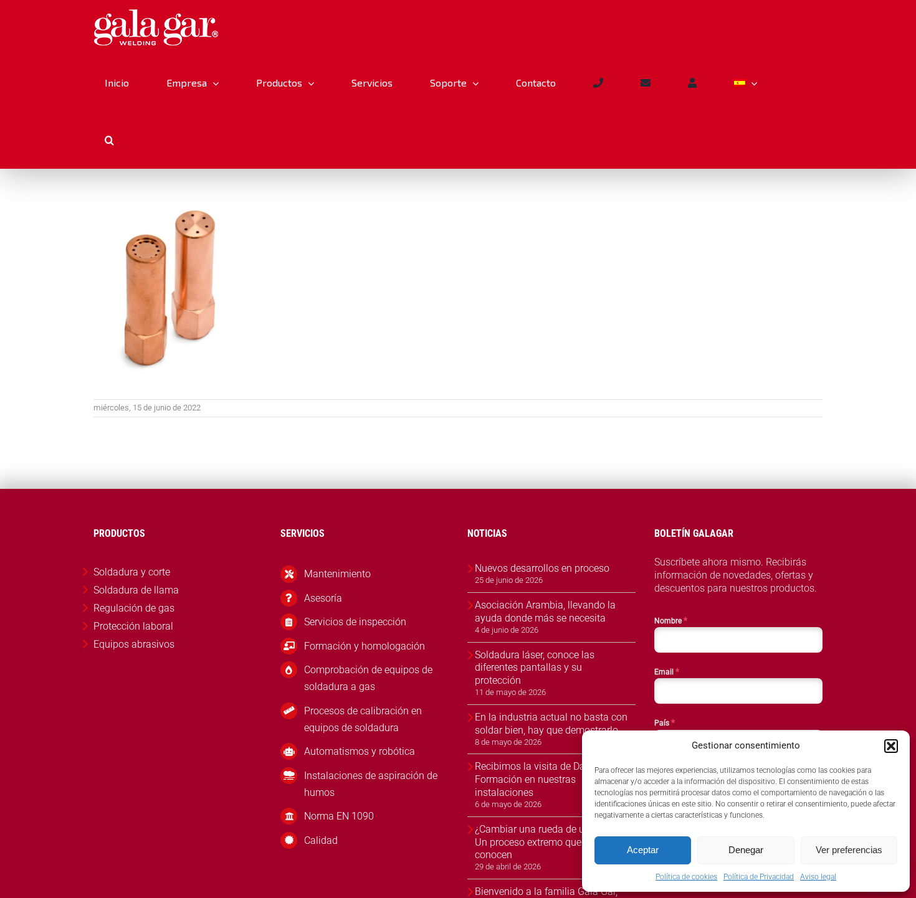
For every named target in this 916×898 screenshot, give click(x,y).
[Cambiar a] (745, 82)
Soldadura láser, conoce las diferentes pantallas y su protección (534, 668)
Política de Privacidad (758, 876)
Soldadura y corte (131, 572)
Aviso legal (818, 876)
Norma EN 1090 (339, 816)
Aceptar (643, 849)
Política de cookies (686, 876)
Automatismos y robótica (359, 751)
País (664, 722)
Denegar (745, 849)
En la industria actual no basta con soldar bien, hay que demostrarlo (551, 723)
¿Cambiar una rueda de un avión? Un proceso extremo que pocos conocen (548, 842)
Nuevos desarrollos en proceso (542, 568)
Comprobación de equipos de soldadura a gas (368, 678)
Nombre (670, 620)
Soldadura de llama (136, 590)
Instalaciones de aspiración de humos (370, 784)
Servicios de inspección (355, 622)
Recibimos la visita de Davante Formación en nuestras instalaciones (542, 779)
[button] (891, 746)
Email (666, 671)
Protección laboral (133, 626)
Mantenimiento (337, 574)
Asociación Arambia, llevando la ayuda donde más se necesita (545, 611)
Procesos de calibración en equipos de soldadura (363, 719)
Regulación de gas (133, 608)
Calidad (321, 840)
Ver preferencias (849, 849)
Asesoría (323, 598)
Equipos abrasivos (133, 644)
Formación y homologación (364, 646)
